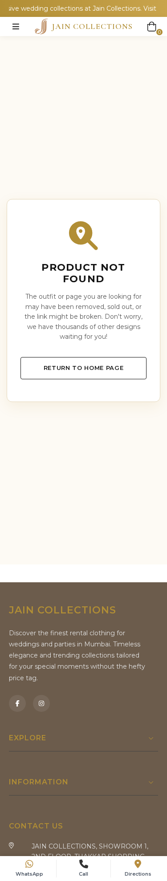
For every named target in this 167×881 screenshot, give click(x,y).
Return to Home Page (83, 367)
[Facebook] (17, 703)
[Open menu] (15, 26)
